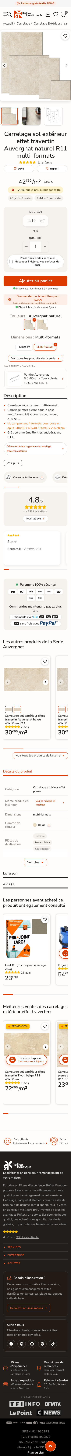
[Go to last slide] (4, 65)
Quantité (35, 238)
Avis (9, 884)
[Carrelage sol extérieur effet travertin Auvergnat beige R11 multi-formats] (42, 324)
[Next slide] (66, 65)
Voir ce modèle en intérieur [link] (45, 802)
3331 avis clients (27, 1237)
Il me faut (35, 212)
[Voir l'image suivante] (45, 682)
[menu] (7, 14)
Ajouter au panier (35, 281)
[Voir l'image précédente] (8, 682)
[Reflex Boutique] (28, 14)
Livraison (10, 873)
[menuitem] (9, 116)
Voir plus (13, 463)
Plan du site (36, 1452)
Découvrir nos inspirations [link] (26, 1308)
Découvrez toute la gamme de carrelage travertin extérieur (29, 449)
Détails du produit (17, 771)
